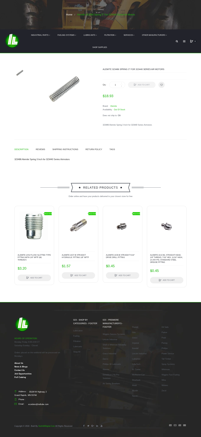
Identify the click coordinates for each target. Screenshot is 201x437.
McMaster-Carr (138, 375)
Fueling (76, 336)
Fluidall (135, 327)
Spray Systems (168, 364)
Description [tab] (21, 149)
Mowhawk (136, 380)
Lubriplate (136, 359)
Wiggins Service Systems (114, 334)
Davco (105, 359)
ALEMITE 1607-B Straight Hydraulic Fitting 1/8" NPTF (75, 256)
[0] (192, 41)
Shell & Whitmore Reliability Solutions (114, 346)
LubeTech (136, 364)
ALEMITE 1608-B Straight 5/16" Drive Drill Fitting (120, 256)
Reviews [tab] (40, 149)
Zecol (164, 391)
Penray (165, 343)
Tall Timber (166, 359)
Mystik (135, 391)
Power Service (168, 353)
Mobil (134, 385)
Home (69, 14)
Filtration (77, 341)
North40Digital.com (46, 426)
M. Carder (136, 369)
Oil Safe (165, 327)
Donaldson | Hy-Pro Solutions (111, 376)
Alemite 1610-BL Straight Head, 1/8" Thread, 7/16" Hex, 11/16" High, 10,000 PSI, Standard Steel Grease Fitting (166, 258)
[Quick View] (18, 221)
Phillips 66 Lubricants (112, 364)
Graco (134, 338)
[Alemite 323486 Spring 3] (19, 73)
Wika (164, 380)
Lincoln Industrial (110, 339)
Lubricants (77, 346)
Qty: (104, 85)
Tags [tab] (112, 149)
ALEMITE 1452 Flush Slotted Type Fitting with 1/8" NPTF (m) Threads (34, 257)
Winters (165, 385)
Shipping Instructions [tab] (65, 149)
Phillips (165, 348)
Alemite (106, 369)
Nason (135, 396)
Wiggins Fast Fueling (171, 375)
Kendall (135, 348)
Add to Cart (143, 85)
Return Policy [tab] (93, 149)
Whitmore (166, 369)
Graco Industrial (109, 353)
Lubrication (78, 331)
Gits (134, 332)
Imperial (135, 343)
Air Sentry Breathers (111, 383)
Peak (164, 338)
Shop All (76, 352)
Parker (164, 332)
